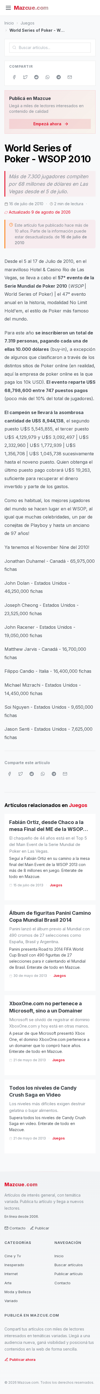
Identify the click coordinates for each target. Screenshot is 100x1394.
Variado (11, 1300)
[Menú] (8, 8)
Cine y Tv (12, 1256)
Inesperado (14, 1265)
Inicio (9, 23)
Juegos (27, 23)
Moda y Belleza (17, 1292)
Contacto (17, 1228)
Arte (8, 1283)
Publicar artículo (68, 1273)
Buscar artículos (68, 1265)
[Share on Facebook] (14, 77)
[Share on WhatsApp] (47, 77)
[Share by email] (70, 77)
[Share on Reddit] (36, 77)
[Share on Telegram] (59, 77)
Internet (11, 1273)
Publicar (42, 1228)
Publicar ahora (22, 1359)
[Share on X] (25, 77)
